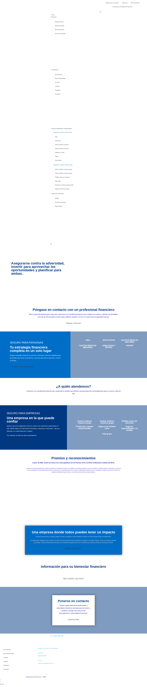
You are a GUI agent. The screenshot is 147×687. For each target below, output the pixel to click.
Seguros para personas (62, 132)
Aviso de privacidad (60, 78)
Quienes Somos (59, 21)
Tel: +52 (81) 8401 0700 (56, 636)
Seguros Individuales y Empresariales (62, 128)
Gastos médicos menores (62, 148)
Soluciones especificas (58, 193)
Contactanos (55, 69)
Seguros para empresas (62, 165)
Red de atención (135, 2)
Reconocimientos (59, 29)
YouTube (57, 82)
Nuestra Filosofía (59, 25)
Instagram (57, 90)
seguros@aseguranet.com (45, 663)
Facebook (57, 94)
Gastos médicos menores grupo (63, 173)
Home (53, 14)
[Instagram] (110, 637)
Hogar (56, 156)
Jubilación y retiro (59, 152)
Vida (56, 136)
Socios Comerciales (60, 33)
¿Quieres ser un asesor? (112, 2)
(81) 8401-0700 (42, 655)
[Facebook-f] (114, 637)
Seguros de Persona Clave (62, 189)
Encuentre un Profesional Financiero (122, 6)
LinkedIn (57, 86)
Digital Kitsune (37, 677)
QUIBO (57, 198)
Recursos (124, 2)
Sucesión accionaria (60, 202)
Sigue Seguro (58, 206)
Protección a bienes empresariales (64, 185)
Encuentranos (58, 74)
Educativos (58, 140)
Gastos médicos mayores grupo (63, 169)
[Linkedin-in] (105, 637)
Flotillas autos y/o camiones (62, 177)
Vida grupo (58, 181)
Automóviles (58, 160)
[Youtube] (101, 637)
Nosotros (54, 17)
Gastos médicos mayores (62, 144)
